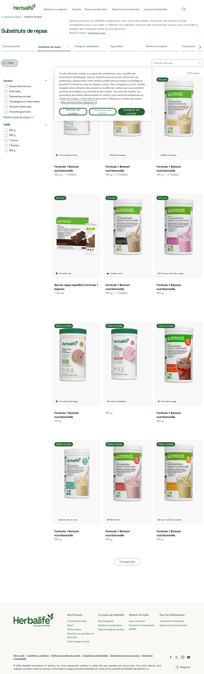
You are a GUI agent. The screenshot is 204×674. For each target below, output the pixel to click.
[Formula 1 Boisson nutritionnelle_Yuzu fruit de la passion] (178, 494)
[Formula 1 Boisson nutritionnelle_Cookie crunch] (127, 247)
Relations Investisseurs (110, 625)
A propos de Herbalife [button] (155, 9)
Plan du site (19, 655)
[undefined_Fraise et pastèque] (127, 371)
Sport (70, 625)
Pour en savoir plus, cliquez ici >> (79, 102)
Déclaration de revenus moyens (125, 655)
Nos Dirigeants (106, 621)
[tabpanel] (102, 317)
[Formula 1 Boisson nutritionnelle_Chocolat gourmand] (76, 129)
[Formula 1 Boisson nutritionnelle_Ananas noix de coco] (76, 494)
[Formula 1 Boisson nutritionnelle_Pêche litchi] (127, 494)
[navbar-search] (184, 9)
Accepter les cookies (131, 111)
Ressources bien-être (96, 9)
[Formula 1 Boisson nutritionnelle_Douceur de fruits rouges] (178, 247)
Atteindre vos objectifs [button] (55, 9)
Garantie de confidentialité (95, 655)
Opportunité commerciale (125, 9)
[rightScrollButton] (200, 47)
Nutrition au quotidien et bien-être (80, 635)
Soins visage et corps (78, 641)
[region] (103, 94)
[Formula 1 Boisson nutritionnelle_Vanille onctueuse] (127, 129)
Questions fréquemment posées (141, 627)
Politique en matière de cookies (66, 655)
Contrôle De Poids (76, 621)
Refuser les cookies (73, 111)
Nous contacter (137, 621)
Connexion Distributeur (172, 621)
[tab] (18, 47)
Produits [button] (76, 9)
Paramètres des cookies (103, 111)
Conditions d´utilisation (38, 655)
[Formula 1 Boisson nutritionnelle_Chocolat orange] (178, 375)
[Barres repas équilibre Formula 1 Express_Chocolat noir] (76, 247)
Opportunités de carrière (111, 629)
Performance (74, 629)
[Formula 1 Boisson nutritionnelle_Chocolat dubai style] (76, 375)
